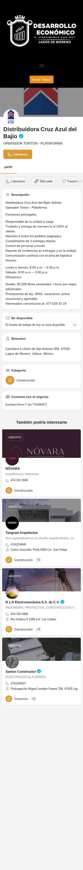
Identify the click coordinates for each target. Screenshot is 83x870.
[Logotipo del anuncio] (11, 117)
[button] (41, 65)
